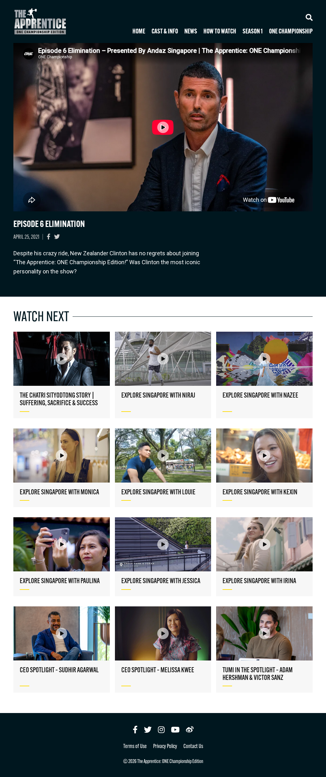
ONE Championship (291, 32)
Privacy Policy (165, 747)
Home (138, 32)
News (190, 32)
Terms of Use (135, 747)
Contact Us (193, 747)
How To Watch (219, 32)
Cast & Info (165, 32)
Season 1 (253, 32)
